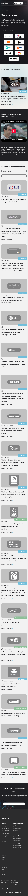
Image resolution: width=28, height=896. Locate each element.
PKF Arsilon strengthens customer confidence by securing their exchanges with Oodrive (12, 332)
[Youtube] (2, 888)
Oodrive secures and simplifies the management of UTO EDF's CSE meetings (12, 526)
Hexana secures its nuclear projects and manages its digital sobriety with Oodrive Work (13, 300)
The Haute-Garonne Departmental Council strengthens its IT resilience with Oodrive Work (13, 494)
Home (2, 10)
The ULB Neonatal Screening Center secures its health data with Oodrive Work (13, 364)
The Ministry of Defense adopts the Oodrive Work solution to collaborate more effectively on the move (13, 558)
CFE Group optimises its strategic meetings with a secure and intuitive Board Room (13, 654)
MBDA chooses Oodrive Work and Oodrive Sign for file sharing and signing (12, 430)
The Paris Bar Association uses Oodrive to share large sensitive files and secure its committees (13, 98)
